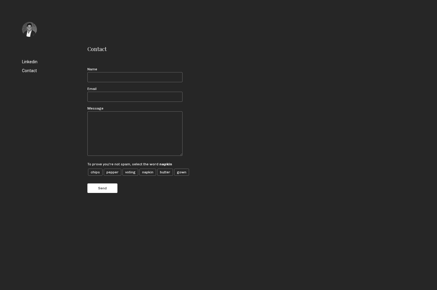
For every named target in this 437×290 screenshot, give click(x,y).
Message (95, 108)
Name (92, 69)
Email (92, 89)
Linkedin (29, 61)
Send (102, 188)
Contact (29, 70)
